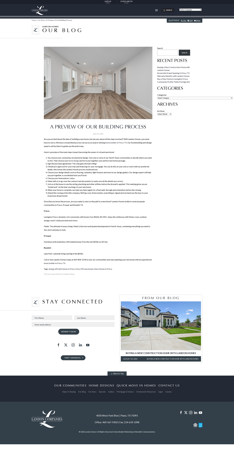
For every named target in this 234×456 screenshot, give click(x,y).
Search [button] (168, 10)
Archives (161, 111)
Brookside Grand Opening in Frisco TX (173, 73)
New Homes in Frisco (103, 269)
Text (191, 21)
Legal (160, 391)
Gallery (111, 391)
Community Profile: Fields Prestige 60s (173, 82)
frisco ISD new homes (84, 269)
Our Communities (70, 385)
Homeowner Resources (146, 391)
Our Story (92, 391)
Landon (108, 2)
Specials (102, 391)
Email (198, 21)
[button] (156, 10)
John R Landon (126, 2)
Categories (161, 95)
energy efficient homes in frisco (62, 269)
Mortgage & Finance (125, 391)
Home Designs (101, 385)
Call (184, 21)
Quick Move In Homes (136, 385)
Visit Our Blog (73, 358)
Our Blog (41, 20)
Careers (168, 391)
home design (73, 160)
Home (34, 20)
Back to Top (118, 373)
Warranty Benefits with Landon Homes (173, 76)
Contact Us (169, 385)
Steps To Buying (69, 391)
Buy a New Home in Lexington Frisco (172, 79)
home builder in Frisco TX (116, 142)
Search (160, 48)
